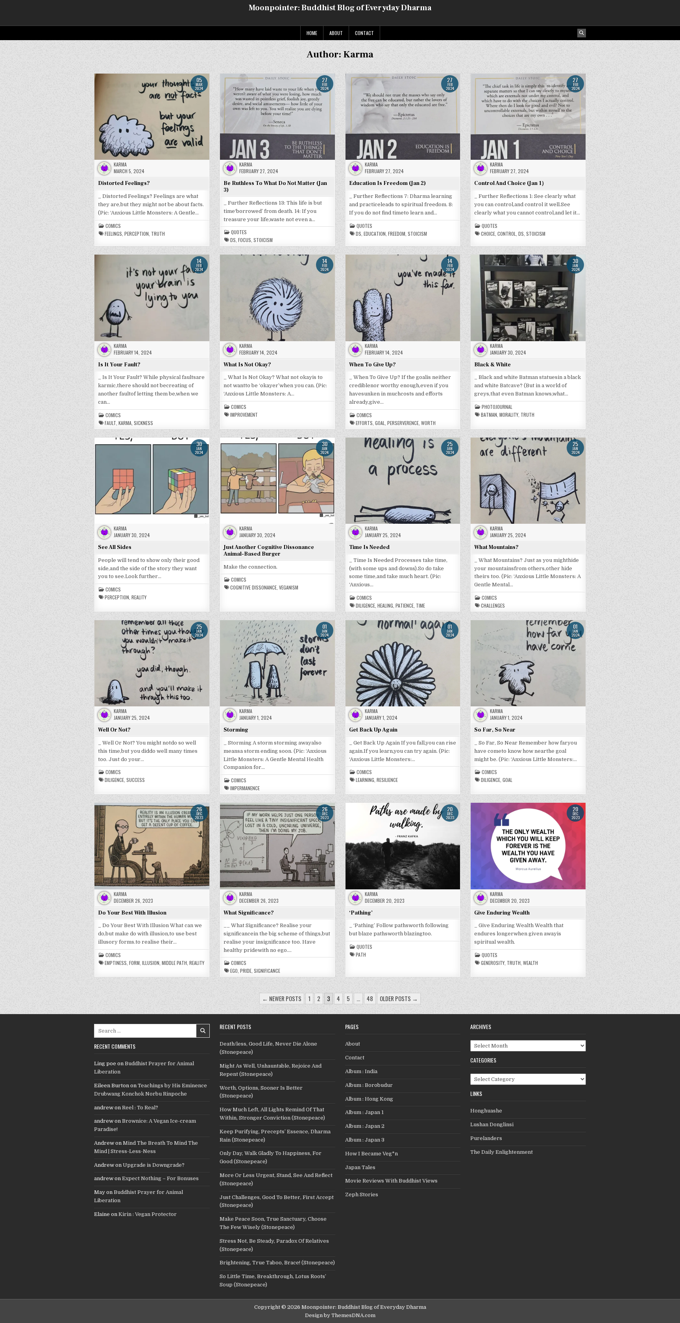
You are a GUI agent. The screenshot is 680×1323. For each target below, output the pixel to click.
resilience (387, 780)
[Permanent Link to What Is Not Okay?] (277, 297)
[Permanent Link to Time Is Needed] (403, 480)
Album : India (361, 1071)
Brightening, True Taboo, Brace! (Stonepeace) (277, 1263)
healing (385, 605)
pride (245, 970)
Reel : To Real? (140, 1108)
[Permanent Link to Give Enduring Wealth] (528, 845)
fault (110, 423)
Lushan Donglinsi (492, 1124)
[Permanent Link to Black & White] (528, 297)
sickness (143, 423)
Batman (489, 414)
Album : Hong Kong (369, 1099)
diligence (365, 605)
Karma (120, 164)
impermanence (245, 788)
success (135, 780)
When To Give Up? (372, 364)
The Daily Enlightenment (501, 1152)
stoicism (263, 240)
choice (488, 233)
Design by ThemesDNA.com (340, 1315)
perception (136, 233)
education (375, 233)
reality (138, 597)
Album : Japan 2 (364, 1126)
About (336, 33)
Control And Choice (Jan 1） (510, 183)
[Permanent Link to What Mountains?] (528, 480)
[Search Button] (581, 33)
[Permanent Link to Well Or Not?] (152, 663)
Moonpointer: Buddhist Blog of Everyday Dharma (340, 8)
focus (244, 240)
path (361, 954)
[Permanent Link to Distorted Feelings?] (152, 116)
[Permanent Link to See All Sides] (152, 480)
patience (404, 605)
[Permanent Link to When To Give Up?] (403, 297)
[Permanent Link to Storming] (277, 663)
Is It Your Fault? (119, 364)
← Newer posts (281, 998)
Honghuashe (486, 1111)
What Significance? (249, 912)
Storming (236, 730)
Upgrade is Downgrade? (154, 1165)
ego (234, 970)
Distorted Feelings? (124, 183)
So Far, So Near (495, 730)
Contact (364, 33)
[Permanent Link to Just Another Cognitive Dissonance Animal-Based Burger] (277, 480)
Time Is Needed (369, 547)
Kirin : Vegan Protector (147, 1214)
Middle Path (174, 963)
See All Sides (114, 547)
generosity (492, 963)
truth (158, 233)
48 (370, 998)
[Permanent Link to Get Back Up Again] (403, 663)
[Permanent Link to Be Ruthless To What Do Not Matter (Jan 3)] (277, 116)
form (134, 963)
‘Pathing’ (361, 912)
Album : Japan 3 (364, 1140)
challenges (493, 605)
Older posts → (399, 998)
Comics (113, 226)
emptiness (116, 963)
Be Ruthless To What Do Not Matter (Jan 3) (275, 187)
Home (312, 33)
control (506, 233)
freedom (396, 233)
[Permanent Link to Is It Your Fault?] (152, 297)
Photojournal (497, 407)
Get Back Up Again (373, 730)
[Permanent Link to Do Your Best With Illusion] (152, 845)
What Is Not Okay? (247, 364)
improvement (244, 414)
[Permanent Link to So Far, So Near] (528, 663)
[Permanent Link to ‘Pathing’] (403, 845)
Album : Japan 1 (364, 1112)
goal (380, 423)
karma (124, 423)
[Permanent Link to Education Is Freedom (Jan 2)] (403, 116)
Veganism (288, 587)
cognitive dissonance (253, 587)
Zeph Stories (361, 1194)
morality (508, 414)
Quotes (239, 232)
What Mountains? (496, 547)
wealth (530, 963)
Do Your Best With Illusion (132, 912)
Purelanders (486, 1138)
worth (428, 423)
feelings (113, 233)
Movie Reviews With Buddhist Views (391, 1181)
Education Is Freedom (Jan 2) (387, 183)
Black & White (492, 364)
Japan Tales (360, 1167)
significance (267, 970)
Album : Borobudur (369, 1085)
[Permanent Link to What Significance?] (277, 845)
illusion (150, 963)
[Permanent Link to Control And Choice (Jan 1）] (528, 116)
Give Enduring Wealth (502, 912)
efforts (364, 423)
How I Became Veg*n (371, 1154)
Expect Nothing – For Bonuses (160, 1178)
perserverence (403, 423)
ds (233, 240)
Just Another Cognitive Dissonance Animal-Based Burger (269, 551)
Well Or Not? (114, 730)
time (420, 605)
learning (365, 780)
